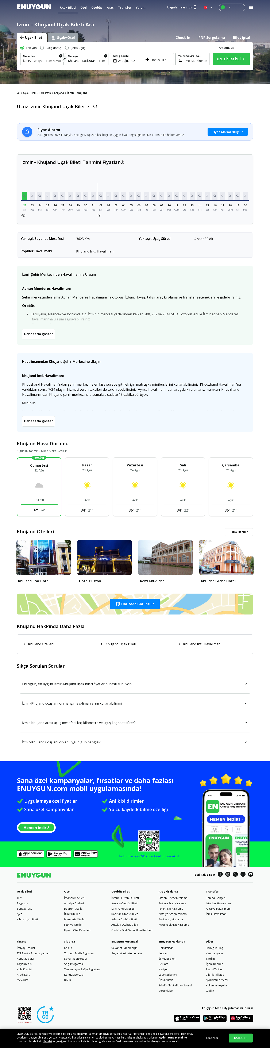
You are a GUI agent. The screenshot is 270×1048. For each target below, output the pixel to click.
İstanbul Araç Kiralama (173, 898)
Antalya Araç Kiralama (173, 914)
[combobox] (42, 60)
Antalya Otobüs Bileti (124, 924)
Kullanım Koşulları (217, 985)
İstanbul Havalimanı (218, 903)
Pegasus (22, 903)
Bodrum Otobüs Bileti (124, 914)
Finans (21, 941)
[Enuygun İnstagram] (227, 875)
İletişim (163, 953)
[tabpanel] (135, 56)
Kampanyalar (214, 953)
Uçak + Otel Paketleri (77, 930)
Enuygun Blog (214, 948)
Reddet (47, 1041)
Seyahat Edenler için (124, 948)
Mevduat (22, 980)
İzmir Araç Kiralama (171, 908)
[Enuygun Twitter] (235, 875)
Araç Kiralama (168, 891)
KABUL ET (240, 1038)
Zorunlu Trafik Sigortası (79, 953)
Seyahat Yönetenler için (126, 953)
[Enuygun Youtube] (250, 875)
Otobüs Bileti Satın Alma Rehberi (132, 930)
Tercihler (211, 1038)
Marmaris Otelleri (75, 919)
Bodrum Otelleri (74, 908)
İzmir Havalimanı (216, 914)
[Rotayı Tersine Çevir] (64, 59)
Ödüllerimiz (166, 980)
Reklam (163, 964)
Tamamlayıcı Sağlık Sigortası (82, 969)
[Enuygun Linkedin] (243, 875)
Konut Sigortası (74, 974)
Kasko (68, 948)
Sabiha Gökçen (215, 898)
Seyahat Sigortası (75, 958)
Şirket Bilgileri (167, 958)
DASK (67, 980)
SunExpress (24, 908)
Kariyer (163, 969)
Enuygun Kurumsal (124, 941)
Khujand (59, 93)
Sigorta (69, 941)
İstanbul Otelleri (74, 898)
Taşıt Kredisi (24, 964)
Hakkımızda (166, 948)
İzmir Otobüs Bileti (123, 908)
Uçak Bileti (29, 93)
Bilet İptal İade (215, 974)
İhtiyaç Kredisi (26, 948)
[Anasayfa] (18, 93)
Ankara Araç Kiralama (172, 903)
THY (19, 898)
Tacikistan (45, 93)
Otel (67, 891)
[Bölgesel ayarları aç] (208, 7)
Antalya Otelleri (74, 903)
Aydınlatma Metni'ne (173, 1037)
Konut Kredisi (25, 958)
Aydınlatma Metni (217, 980)
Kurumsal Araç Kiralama (174, 924)
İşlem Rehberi (214, 964)
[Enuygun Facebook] (220, 875)
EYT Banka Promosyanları (33, 953)
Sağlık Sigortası (74, 964)
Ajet (19, 914)
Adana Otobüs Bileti (124, 919)
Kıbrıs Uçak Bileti (27, 919)
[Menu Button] (232, 7)
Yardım (210, 958)
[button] (24, 196)
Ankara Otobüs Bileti (124, 903)
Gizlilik (210, 991)
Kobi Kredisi (24, 969)
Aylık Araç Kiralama (171, 919)
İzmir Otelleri (72, 914)
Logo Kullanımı (168, 974)
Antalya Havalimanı (218, 908)
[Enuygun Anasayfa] (34, 7)
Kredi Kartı (23, 974)
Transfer (212, 891)
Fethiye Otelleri (73, 924)
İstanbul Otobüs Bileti (125, 898)
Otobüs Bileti (121, 891)
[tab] (32, 37)
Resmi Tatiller (214, 969)
